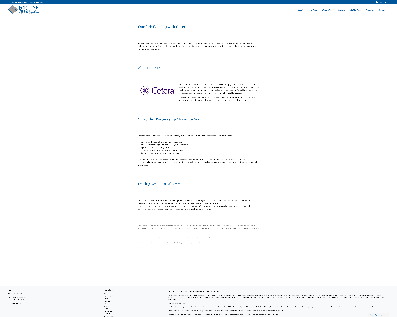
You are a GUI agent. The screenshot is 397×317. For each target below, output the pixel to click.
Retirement (107, 294)
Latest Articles (108, 311)
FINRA (257, 307)
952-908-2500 (17, 294)
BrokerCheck (215, 291)
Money (106, 306)
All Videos (107, 314)
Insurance (107, 301)
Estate (106, 299)
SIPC (261, 307)
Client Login (382, 2)
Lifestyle (106, 309)
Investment (107, 296)
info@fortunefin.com (15, 303)
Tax (105, 304)
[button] (300, 10)
